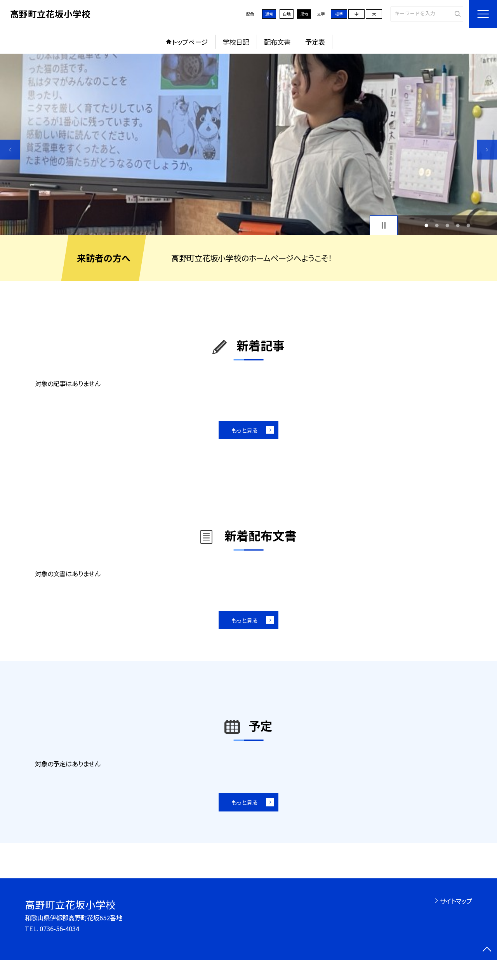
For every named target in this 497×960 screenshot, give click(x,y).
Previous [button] (10, 149)
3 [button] (447, 225)
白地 (286, 14)
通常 (269, 14)
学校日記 (235, 42)
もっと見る (244, 430)
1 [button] (426, 225)
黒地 (304, 14)
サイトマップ (456, 901)
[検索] (456, 14)
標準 (339, 14)
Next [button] (487, 149)
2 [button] (436, 225)
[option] (248, 144)
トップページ (190, 42)
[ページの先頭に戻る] (487, 950)
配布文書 (277, 42)
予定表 (315, 42)
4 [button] (458, 225)
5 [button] (468, 225)
